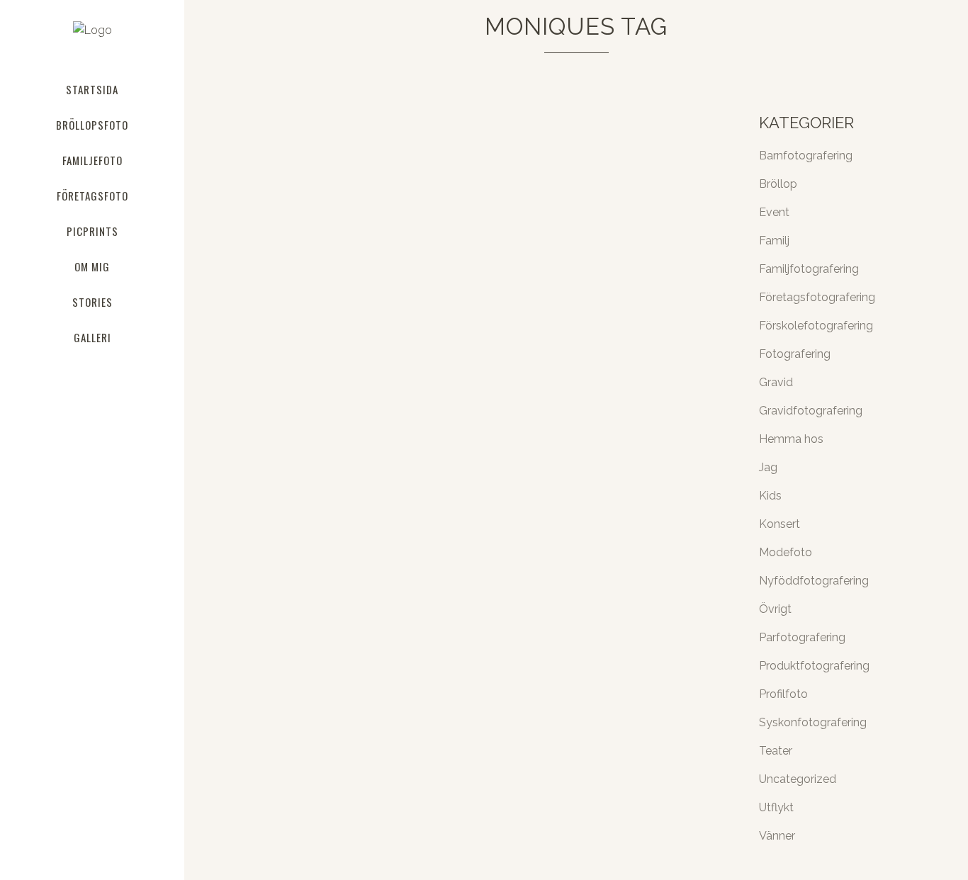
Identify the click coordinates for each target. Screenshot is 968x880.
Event (774, 212)
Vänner (777, 835)
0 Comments (385, 510)
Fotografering (795, 354)
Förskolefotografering (816, 325)
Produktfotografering (814, 665)
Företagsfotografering (817, 297)
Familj (774, 240)
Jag (768, 467)
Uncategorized (797, 779)
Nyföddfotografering (814, 580)
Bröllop (778, 184)
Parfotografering (802, 637)
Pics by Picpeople (293, 336)
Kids (770, 495)
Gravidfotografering (810, 410)
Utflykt (776, 807)
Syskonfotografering (813, 722)
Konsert (779, 524)
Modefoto (785, 552)
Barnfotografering (805, 155)
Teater (775, 750)
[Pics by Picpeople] (357, 222)
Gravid (776, 382)
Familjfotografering (809, 269)
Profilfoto (783, 694)
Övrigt (775, 609)
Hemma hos (791, 439)
